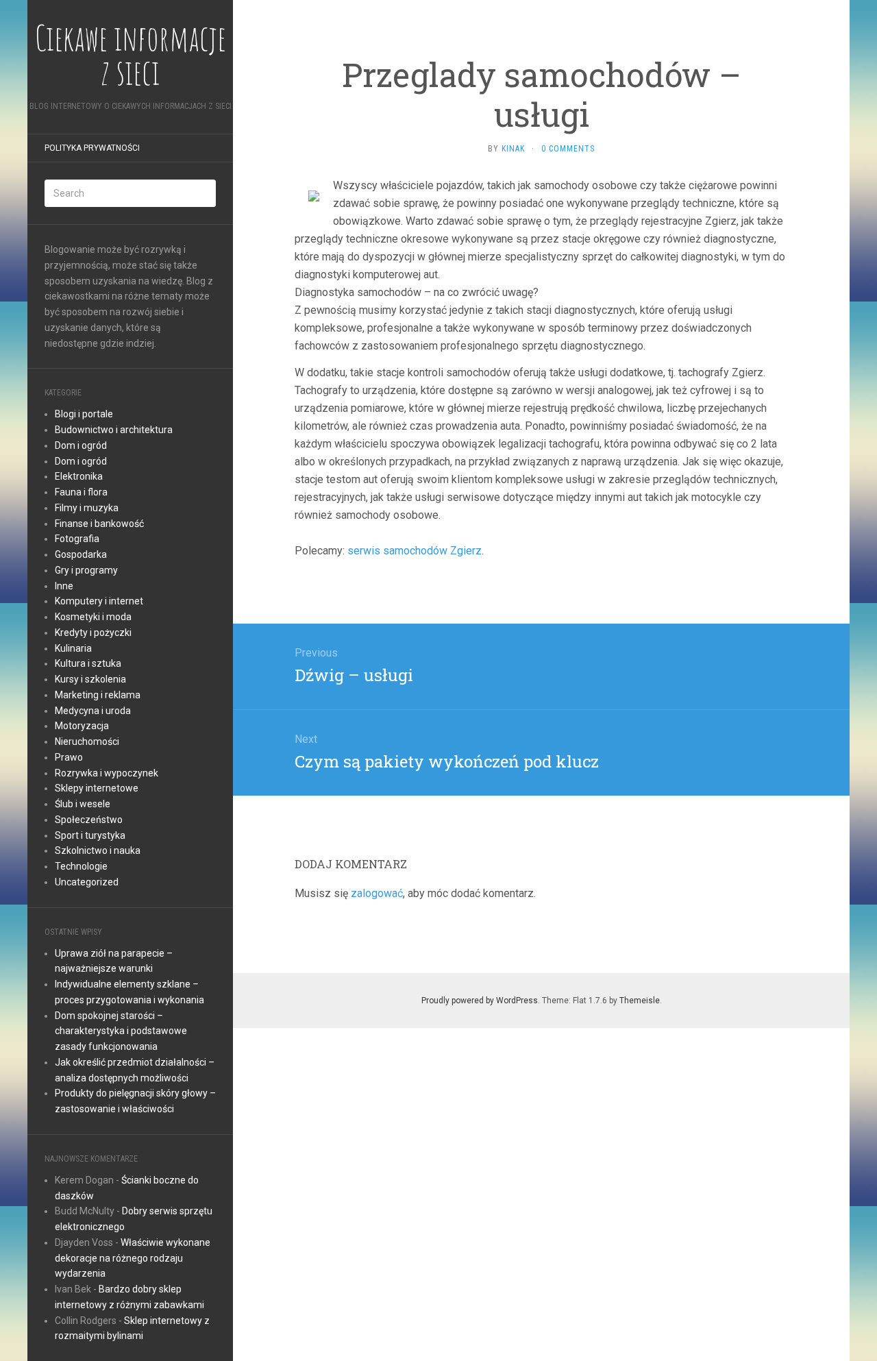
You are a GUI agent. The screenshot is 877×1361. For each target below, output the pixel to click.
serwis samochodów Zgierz (414, 550)
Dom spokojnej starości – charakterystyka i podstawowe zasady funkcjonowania (121, 1031)
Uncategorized (87, 881)
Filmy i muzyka (87, 507)
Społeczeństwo (89, 819)
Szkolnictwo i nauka (97, 850)
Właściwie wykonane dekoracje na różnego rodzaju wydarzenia (132, 1258)
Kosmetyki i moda (93, 616)
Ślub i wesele (82, 803)
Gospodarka (81, 554)
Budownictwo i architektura (114, 429)
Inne (64, 585)
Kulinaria (73, 648)
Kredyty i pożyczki (93, 632)
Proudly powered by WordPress (479, 1000)
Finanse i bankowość (99, 523)
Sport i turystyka (90, 835)
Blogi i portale (84, 413)
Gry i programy (86, 570)
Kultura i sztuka (88, 663)
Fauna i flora (81, 492)
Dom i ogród (81, 445)
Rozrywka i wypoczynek (106, 773)
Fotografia (77, 538)
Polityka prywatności (92, 148)
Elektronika (79, 476)
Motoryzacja (82, 725)
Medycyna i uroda (93, 710)
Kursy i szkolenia (90, 679)
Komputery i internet (99, 601)
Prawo (69, 757)
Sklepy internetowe (96, 788)
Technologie (81, 866)
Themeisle (639, 1000)
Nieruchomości (87, 741)
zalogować (377, 893)
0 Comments (568, 149)
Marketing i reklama (97, 694)
